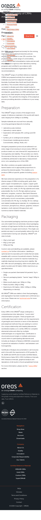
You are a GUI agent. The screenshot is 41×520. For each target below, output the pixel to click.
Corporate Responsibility (20, 457)
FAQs (9, 57)
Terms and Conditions (19, 495)
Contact (19, 502)
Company (8, 33)
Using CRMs (33, 366)
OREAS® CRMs (12, 15)
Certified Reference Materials (20, 466)
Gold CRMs (11, 17)
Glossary (10, 60)
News (7, 63)
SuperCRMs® (12, 22)
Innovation (11, 41)
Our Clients (11, 48)
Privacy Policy (19, 499)
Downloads (11, 55)
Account (20, 435)
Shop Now (29, 36)
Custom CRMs (12, 20)
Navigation (20, 426)
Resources (9, 52)
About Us (10, 36)
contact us (5, 251)
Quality (9, 39)
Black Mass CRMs (13, 29)
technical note (25, 298)
